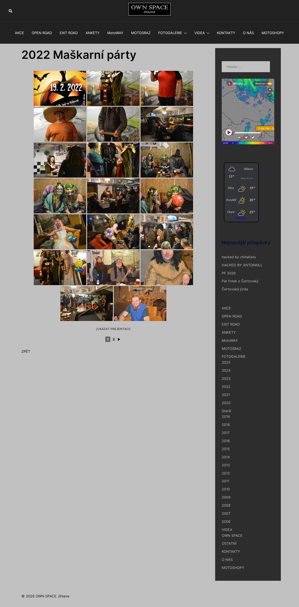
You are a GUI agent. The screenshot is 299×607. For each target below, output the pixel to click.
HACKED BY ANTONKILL (242, 265)
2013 (226, 465)
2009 (226, 497)
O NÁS (248, 33)
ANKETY (93, 33)
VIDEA (199, 33)
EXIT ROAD (69, 33)
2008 (226, 505)
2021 (226, 394)
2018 (226, 424)
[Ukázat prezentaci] (113, 329)
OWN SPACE (232, 535)
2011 (225, 481)
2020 (226, 403)
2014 (226, 457)
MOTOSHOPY (273, 33)
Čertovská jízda (235, 289)
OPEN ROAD (42, 33)
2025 (226, 362)
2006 (226, 521)
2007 (226, 513)
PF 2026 (229, 273)
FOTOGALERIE (170, 33)
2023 (226, 378)
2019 (226, 416)
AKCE (19, 33)
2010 (226, 489)
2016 (226, 441)
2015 (226, 449)
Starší (226, 411)
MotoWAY (115, 33)
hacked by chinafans (239, 257)
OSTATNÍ (229, 543)
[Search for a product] (10, 11)
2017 (226, 433)
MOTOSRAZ (141, 33)
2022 (226, 386)
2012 (226, 473)
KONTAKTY (226, 33)
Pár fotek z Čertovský (240, 281)
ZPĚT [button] (25, 351)
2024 (226, 370)
